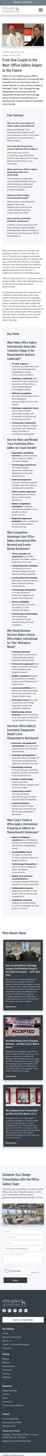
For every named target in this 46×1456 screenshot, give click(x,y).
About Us (6, 1341)
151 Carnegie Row (10, 1419)
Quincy (5, 1374)
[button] (40, 10)
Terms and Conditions (12, 1405)
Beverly (6, 1362)
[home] (11, 10)
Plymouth (7, 1370)
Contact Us (7, 1402)
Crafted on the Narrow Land (12, 1455)
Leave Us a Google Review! (23, 1319)
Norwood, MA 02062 (12, 1422)
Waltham (6, 1377)
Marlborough (8, 1366)
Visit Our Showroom (11, 1337)
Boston (5, 1359)
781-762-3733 (8, 1426)
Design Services (9, 1391)
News (5, 1398)
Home (5, 1333)
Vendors (6, 1394)
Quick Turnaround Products (16, 1344)
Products (6, 1348)
